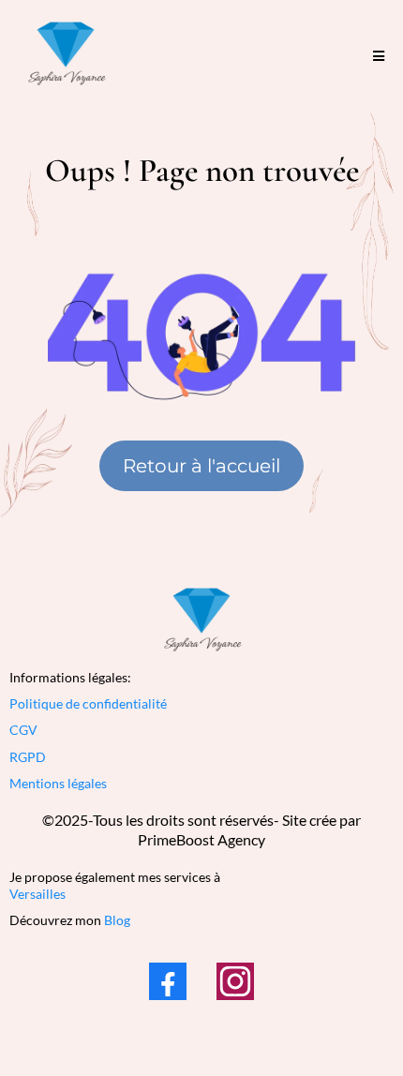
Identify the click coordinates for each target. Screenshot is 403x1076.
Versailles (37, 894)
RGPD (27, 757)
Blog (117, 920)
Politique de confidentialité (88, 703)
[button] (378, 57)
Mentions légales (58, 783)
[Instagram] (235, 981)
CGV (23, 730)
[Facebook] (168, 981)
